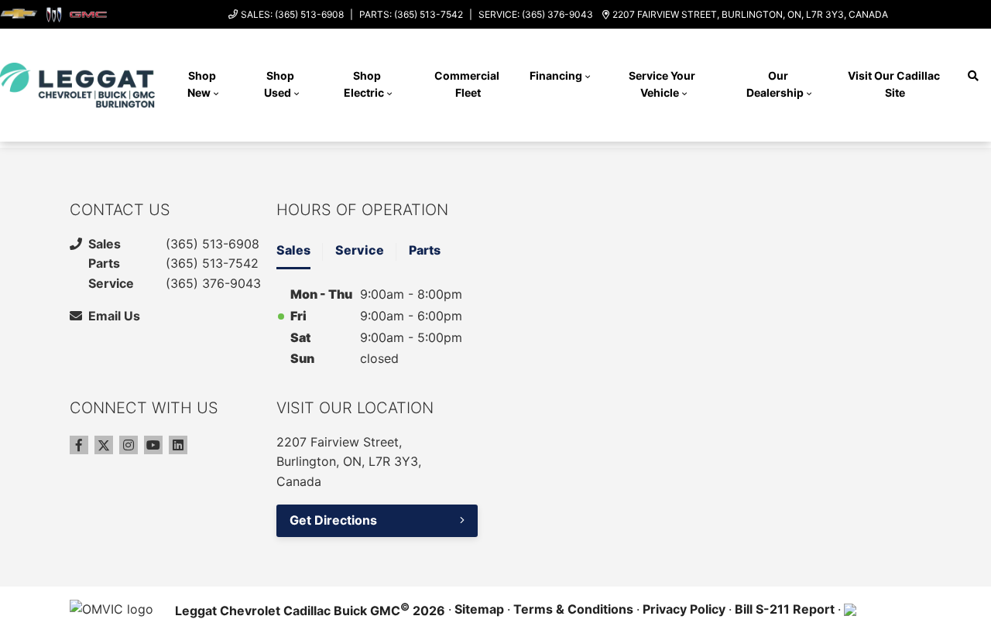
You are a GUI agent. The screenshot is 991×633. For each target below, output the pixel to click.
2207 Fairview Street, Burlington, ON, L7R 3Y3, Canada (750, 14)
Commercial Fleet (468, 84)
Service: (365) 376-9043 (535, 14)
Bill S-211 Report (785, 609)
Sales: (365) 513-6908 (292, 14)
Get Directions (333, 520)
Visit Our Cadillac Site (895, 84)
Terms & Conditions (573, 609)
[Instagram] (128, 445)
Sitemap (479, 609)
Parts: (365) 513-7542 (411, 14)
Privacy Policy (684, 609)
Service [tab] (359, 250)
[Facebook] (79, 445)
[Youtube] (153, 445)
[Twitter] (103, 445)
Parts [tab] (425, 250)
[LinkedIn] (178, 445)
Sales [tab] (293, 250)
